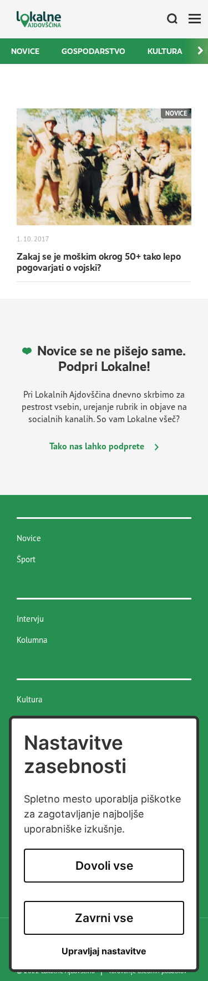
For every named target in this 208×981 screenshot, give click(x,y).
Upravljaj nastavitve (104, 951)
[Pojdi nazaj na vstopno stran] (38, 19)
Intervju (30, 618)
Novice (25, 51)
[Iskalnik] (168, 19)
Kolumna (32, 640)
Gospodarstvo (93, 51)
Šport (26, 559)
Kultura (165, 51)
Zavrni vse (104, 918)
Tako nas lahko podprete (97, 446)
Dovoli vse (104, 866)
